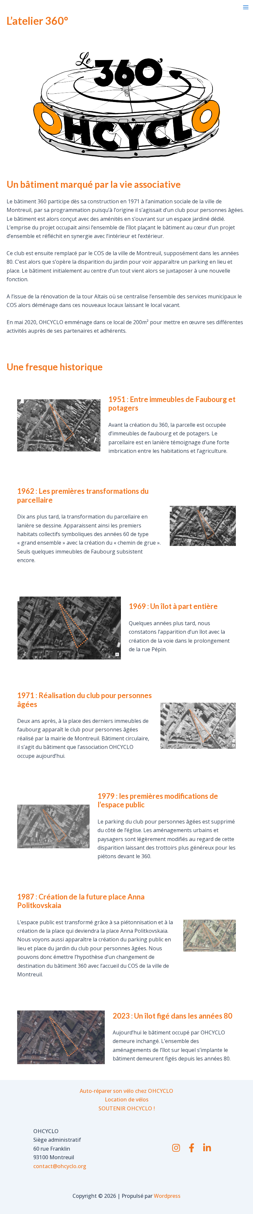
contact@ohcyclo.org (59, 1166)
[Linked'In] (207, 1147)
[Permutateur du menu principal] (246, 7)
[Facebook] (191, 1147)
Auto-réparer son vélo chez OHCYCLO (126, 1091)
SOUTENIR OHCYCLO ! (126, 1108)
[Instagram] (176, 1147)
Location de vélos (127, 1099)
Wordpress (167, 1195)
